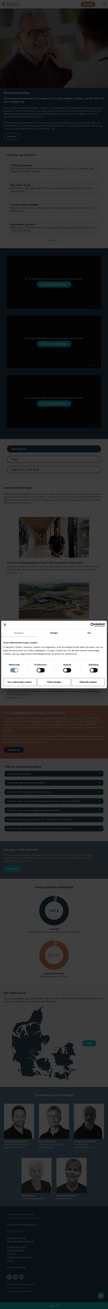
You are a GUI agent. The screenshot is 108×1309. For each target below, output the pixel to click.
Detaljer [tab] (54, 633)
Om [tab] (89, 633)
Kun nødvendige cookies (20, 682)
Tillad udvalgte (54, 682)
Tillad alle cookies (88, 682)
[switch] (41, 670)
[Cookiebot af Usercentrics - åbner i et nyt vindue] (92, 625)
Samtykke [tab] (19, 633)
